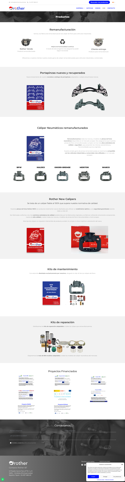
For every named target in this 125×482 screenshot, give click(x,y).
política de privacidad (30, 443)
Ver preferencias (117, 476)
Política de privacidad (109, 479)
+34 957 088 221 (25, 475)
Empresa (79, 8)
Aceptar (93, 476)
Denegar (105, 476)
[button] (122, 464)
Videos (97, 8)
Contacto (111, 8)
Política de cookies (100, 479)
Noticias (89, 8)
